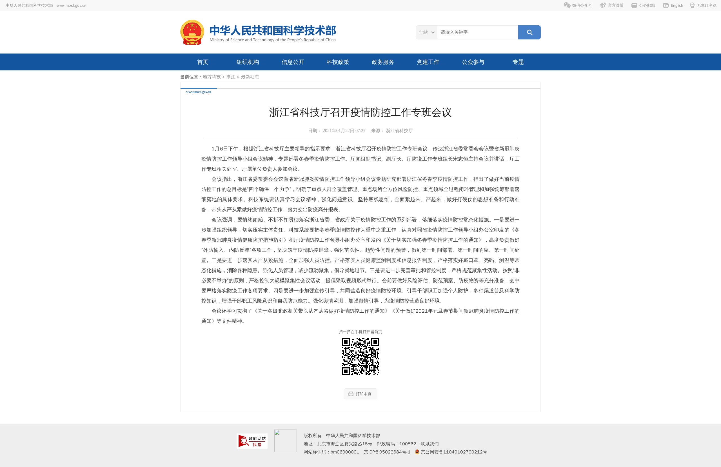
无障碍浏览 (706, 5)
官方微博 (616, 5)
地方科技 (212, 77)
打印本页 (363, 394)
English (677, 5)
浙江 (230, 77)
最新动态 (250, 77)
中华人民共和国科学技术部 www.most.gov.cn (46, 5)
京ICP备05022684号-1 (387, 452)
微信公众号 (582, 5)
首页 (202, 62)
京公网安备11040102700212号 (454, 452)
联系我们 (430, 444)
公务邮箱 (647, 5)
